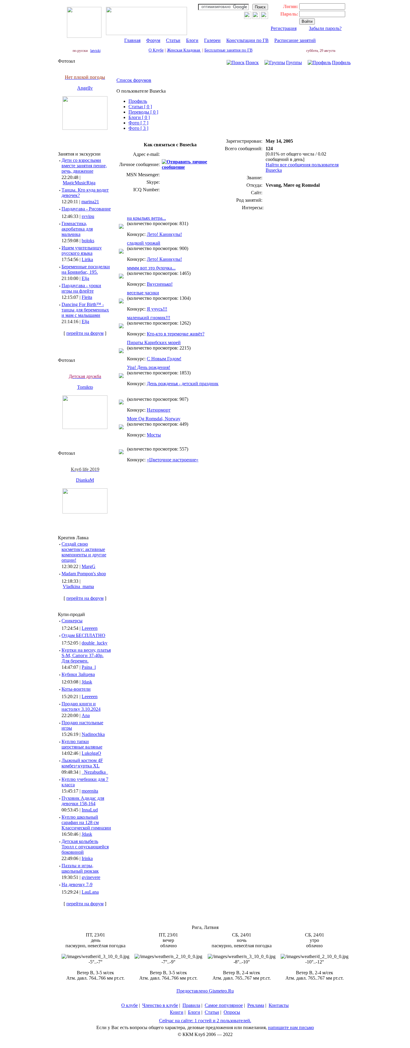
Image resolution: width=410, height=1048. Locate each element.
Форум (153, 40)
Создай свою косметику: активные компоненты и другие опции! (84, 552)
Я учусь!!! (157, 308)
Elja (85, 278)
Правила (191, 1005)
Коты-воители (76, 689)
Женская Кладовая (184, 50)
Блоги (192, 40)
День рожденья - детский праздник (183, 383)
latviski (95, 51)
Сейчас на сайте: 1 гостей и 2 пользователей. (205, 1020)
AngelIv (85, 88)
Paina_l (89, 667)
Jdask (87, 681)
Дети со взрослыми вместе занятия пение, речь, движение (84, 166)
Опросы (232, 1012)
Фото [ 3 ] (138, 128)
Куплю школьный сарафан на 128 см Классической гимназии (86, 822)
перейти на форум (85, 333)
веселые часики (143, 292)
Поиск (252, 62)
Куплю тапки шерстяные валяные (82, 744)
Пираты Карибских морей (154, 342)
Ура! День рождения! (148, 367)
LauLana (90, 892)
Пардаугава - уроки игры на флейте (81, 288)
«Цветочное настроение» (172, 459)
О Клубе (156, 50)
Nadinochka (93, 734)
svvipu (88, 216)
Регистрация (284, 28)
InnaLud (90, 809)
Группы (294, 62)
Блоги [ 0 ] (139, 117)
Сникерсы (72, 620)
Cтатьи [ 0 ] (140, 106)
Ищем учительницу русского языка (82, 250)
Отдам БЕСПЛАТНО (83, 635)
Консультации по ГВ (247, 40)
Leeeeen (90, 628)
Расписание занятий (295, 40)
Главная (132, 40)
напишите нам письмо (291, 1027)
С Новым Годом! (164, 358)
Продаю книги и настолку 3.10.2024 (81, 706)
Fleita (87, 297)
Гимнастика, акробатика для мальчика (77, 229)
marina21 (90, 201)
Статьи (173, 40)
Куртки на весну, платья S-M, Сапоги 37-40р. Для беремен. (86, 655)
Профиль (341, 62)
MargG (88, 566)
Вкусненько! (160, 284)
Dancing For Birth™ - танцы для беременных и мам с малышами (85, 310)
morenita (90, 790)
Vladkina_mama (78, 586)
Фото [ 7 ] (138, 122)
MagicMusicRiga (79, 182)
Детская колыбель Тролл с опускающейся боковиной (85, 847)
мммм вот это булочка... (151, 267)
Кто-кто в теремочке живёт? (175, 333)
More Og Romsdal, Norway (153, 418)
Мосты (154, 434)
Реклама (255, 1005)
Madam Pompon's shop (84, 573)
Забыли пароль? (325, 28)
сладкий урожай (143, 243)
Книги (176, 1012)
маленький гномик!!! (148, 317)
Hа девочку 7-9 (77, 884)
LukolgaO (91, 753)
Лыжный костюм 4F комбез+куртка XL (82, 763)
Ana (86, 715)
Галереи (212, 40)
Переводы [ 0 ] (143, 112)
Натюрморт (158, 409)
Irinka (87, 858)
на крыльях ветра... (146, 218)
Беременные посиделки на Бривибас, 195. (86, 269)
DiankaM (85, 480)
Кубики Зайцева (78, 674)
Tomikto (85, 387)
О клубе (129, 1005)
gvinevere (91, 877)
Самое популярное (224, 1005)
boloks (88, 240)
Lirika (87, 259)
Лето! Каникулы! (164, 234)
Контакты (279, 1005)
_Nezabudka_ (95, 772)
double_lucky (94, 642)
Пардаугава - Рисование (86, 208)
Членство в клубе (160, 1005)
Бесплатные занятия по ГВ (228, 50)
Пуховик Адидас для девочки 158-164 (83, 801)
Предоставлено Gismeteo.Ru (205, 990)
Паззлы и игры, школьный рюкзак (80, 868)
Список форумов (133, 80)
